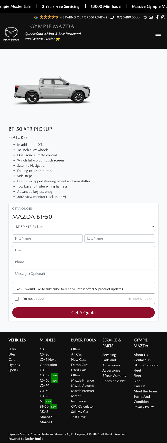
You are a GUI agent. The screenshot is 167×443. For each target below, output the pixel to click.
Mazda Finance (82, 380)
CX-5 (43, 370)
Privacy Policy (144, 407)
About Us (141, 355)
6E (41, 401)
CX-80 (44, 391)
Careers (139, 386)
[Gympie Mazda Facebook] (158, 17)
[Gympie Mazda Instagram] (164, 17)
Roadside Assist (113, 381)
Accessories (111, 370)
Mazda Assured (82, 386)
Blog (137, 381)
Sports (13, 370)
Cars (11, 359)
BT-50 (44, 406)
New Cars (78, 359)
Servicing (109, 355)
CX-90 (44, 396)
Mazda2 (46, 417)
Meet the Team (145, 391)
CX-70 (44, 386)
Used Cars (78, 370)
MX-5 (44, 412)
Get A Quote (83, 312)
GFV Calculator (82, 406)
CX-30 (44, 354)
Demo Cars (79, 365)
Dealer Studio (34, 438)
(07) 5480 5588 (128, 17)
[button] (158, 34)
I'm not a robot (33, 298)
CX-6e (44, 375)
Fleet (137, 376)
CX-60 (44, 380)
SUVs (12, 349)
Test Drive (78, 417)
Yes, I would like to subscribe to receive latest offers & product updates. (70, 289)
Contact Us (142, 360)
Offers (75, 349)
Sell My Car (79, 412)
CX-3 (43, 349)
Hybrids (14, 365)
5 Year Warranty (114, 376)
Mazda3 (46, 422)
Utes (11, 354)
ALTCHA (147, 298)
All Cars (77, 354)
